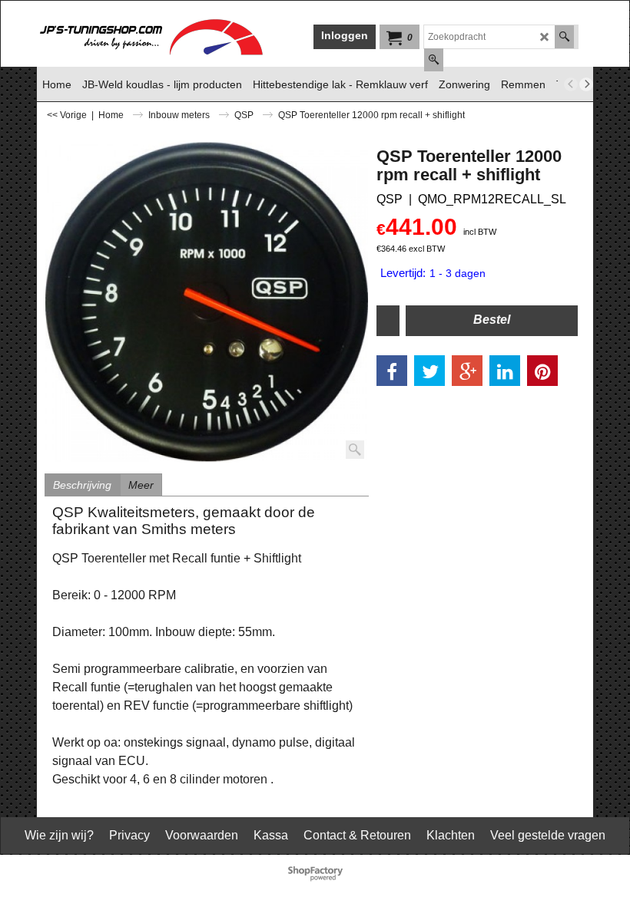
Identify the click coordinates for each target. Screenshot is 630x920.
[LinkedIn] (504, 370)
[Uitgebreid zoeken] (433, 59)
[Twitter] (429, 370)
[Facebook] (391, 370)
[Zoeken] (564, 36)
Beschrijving (82, 485)
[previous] (571, 84)
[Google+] (467, 370)
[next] (586, 84)
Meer (141, 485)
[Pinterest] (542, 370)
